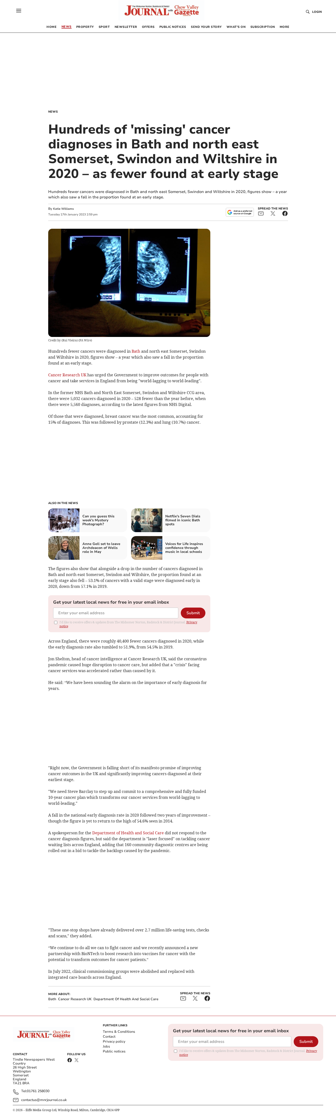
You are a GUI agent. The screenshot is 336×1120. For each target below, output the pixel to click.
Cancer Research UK (67, 374)
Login (317, 12)
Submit (193, 613)
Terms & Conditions (119, 1031)
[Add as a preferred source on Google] (240, 212)
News (53, 112)
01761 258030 (38, 1091)
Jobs (106, 1046)
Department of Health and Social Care (128, 832)
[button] (19, 11)
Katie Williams (63, 209)
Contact (109, 1036)
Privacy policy (114, 1041)
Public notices (114, 1051)
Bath (136, 351)
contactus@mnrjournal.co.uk (44, 1100)
